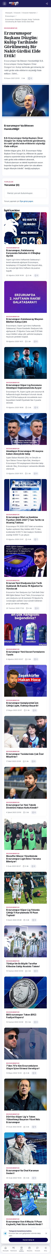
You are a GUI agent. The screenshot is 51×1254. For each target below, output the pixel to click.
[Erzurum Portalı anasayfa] (25, 4)
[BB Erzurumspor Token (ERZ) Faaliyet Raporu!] (25, 992)
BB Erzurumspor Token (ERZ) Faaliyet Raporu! (21, 1016)
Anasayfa (8, 13)
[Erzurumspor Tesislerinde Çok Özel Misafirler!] (25, 732)
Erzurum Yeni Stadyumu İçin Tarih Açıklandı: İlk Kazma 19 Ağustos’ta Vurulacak (24, 586)
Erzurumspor (10, 16)
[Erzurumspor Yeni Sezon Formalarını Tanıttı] (25, 630)
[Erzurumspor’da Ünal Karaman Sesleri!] (25, 1148)
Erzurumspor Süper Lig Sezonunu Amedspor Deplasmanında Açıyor (24, 386)
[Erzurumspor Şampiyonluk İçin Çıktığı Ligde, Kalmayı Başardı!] (25, 681)
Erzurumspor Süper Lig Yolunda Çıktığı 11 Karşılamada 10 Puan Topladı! (23, 913)
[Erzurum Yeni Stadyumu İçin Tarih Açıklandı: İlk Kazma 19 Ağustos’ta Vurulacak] (25, 561)
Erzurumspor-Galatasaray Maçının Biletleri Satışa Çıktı (24, 320)
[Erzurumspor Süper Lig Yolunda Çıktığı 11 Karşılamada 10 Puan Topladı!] (25, 888)
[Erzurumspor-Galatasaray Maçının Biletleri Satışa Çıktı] (25, 297)
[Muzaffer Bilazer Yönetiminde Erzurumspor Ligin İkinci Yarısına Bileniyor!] (25, 834)
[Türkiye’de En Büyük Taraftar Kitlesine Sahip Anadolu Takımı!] (25, 941)
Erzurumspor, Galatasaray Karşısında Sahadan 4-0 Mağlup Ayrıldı (23, 253)
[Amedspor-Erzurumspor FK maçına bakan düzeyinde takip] (25, 429)
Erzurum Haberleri (29, 13)
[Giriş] (46, 3)
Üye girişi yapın (26, 201)
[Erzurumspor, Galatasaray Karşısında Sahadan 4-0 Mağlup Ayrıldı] (25, 228)
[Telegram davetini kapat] (46, 1233)
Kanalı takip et (28, 1240)
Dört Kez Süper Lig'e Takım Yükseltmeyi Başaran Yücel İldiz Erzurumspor (23, 1119)
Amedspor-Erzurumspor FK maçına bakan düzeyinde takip (24, 452)
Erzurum (17, 13)
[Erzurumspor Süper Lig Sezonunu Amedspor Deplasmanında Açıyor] (25, 363)
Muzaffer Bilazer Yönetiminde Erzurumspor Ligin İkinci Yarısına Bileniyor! (23, 859)
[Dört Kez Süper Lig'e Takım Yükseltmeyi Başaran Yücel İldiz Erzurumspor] (25, 1094)
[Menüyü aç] (4, 3)
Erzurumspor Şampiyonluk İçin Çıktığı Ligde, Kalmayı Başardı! (22, 704)
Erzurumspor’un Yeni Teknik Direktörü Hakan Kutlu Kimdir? (22, 806)
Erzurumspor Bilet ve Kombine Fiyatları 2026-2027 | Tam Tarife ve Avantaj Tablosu (25, 520)
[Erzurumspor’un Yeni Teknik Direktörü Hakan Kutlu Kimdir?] (25, 783)
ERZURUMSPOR (10, 28)
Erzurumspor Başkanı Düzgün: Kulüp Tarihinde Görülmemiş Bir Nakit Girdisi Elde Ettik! (22, 21)
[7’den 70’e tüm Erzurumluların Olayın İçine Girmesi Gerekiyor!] (25, 1044)
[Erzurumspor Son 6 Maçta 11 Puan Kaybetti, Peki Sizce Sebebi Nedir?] (25, 1199)
